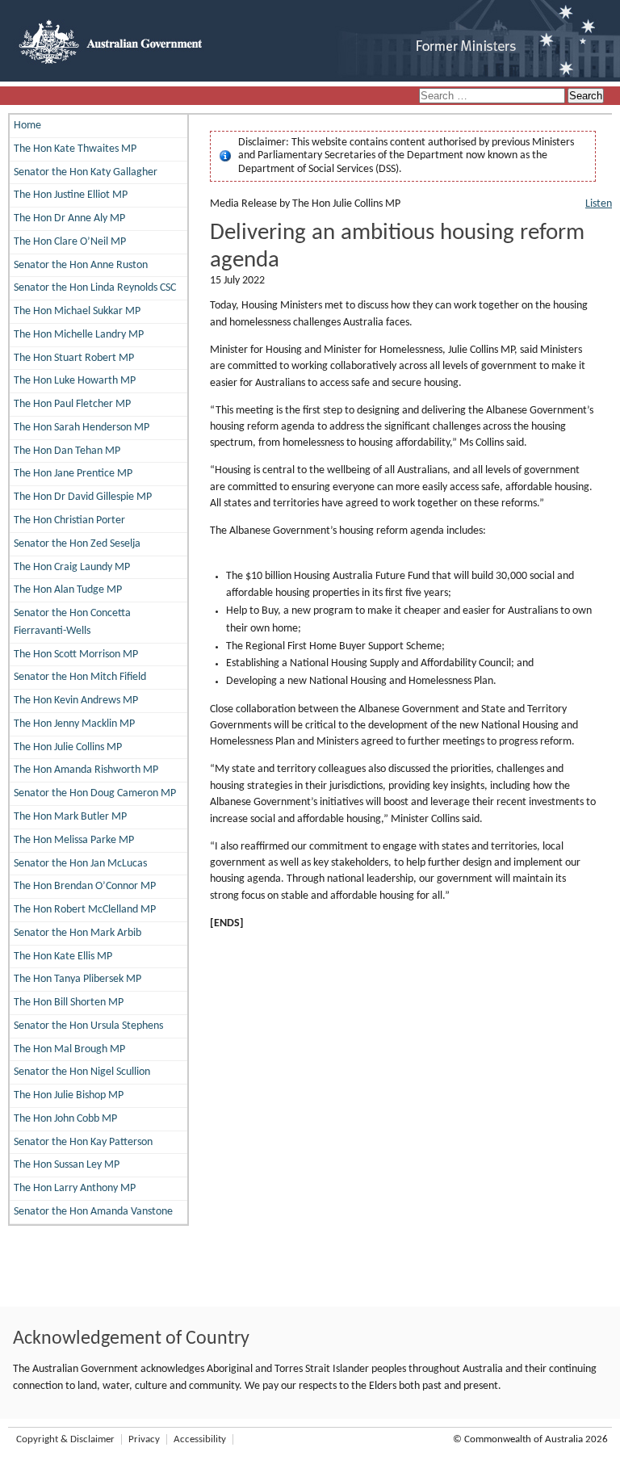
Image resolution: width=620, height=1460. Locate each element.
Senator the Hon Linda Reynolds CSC (95, 288)
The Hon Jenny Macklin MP (74, 724)
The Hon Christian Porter (69, 520)
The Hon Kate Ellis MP (63, 956)
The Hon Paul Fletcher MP (72, 404)
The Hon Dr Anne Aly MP (69, 218)
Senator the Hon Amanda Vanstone (93, 1211)
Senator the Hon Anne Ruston (81, 265)
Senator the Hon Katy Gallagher (85, 172)
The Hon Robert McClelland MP (85, 909)
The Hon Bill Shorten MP (69, 1002)
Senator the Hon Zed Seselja (77, 544)
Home (27, 125)
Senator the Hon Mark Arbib (77, 933)
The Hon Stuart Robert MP (74, 358)
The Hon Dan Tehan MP (67, 451)
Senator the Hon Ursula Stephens (88, 1026)
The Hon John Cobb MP (65, 1119)
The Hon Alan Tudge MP (68, 590)
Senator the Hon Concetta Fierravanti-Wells (72, 622)
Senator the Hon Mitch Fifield (80, 677)
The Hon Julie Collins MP (68, 747)
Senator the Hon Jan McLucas (80, 863)
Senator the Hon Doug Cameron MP (95, 793)
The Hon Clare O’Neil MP (70, 242)
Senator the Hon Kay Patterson (83, 1142)
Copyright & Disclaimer (65, 1439)
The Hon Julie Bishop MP (69, 1095)
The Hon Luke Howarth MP (75, 380)
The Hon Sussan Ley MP (66, 1165)
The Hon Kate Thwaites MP (75, 149)
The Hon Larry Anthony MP (75, 1188)
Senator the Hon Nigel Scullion (82, 1072)
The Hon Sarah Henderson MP (81, 427)
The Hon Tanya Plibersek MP (77, 979)
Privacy (144, 1439)
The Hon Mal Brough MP (69, 1049)
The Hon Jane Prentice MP (73, 473)
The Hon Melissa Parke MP (74, 840)
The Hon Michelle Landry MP (79, 334)
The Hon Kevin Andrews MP (76, 700)
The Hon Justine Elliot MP (71, 195)
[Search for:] (493, 96)
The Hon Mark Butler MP (70, 817)
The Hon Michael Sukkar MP (77, 311)
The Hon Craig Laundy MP (72, 567)
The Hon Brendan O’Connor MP (85, 886)
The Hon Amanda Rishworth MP (86, 770)
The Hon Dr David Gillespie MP (83, 497)
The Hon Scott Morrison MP (76, 654)
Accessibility (200, 1439)
